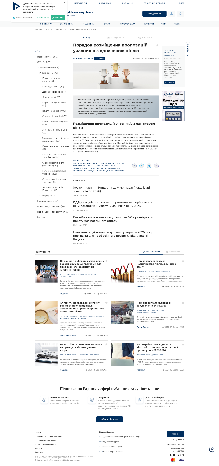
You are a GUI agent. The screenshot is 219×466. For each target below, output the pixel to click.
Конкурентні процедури (69, 316)
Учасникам (89, 24)
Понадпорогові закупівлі (101, 166)
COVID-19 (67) (44, 62)
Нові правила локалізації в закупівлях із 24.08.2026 (154, 304)
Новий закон (46, 24)
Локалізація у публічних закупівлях (151, 310)
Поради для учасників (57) (54, 104)
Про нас (38, 432)
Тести (177, 24)
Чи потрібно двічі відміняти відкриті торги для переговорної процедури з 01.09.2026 (157, 347)
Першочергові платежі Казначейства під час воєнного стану (156, 264)
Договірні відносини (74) (55, 92)
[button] (166, 93)
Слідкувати (99, 58)
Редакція (64, 293)
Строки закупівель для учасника (73, 318)
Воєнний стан (81, 161)
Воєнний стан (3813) (47, 57)
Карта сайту (39, 452)
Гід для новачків (66, 276)
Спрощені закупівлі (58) (54, 116)
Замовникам (67, 24)
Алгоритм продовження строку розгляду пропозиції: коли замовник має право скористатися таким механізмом (82, 307)
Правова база (127, 24)
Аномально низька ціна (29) (54, 131)
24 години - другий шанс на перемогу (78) (55, 139)
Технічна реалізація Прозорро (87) (52, 188)
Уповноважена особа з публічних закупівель (98, 163)
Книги (164, 24)
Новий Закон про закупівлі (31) (53, 212)
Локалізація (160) (51, 97)
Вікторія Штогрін (68, 335)
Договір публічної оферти (45, 444)
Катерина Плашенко (83, 58)
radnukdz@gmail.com (175, 444)
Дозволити (57, 17)
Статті (49, 29)
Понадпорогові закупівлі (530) (55, 123)
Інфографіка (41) (47, 196)
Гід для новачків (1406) (54, 111)
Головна (38, 29)
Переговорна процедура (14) (55, 147)
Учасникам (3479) (48, 73)
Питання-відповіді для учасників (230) (54, 172)
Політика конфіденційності (45, 440)
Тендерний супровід (154, 3)
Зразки (107, 24)
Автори (41, 217)
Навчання (127, 3)
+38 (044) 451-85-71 (177, 440)
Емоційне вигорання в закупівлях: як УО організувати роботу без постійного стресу (113, 219)
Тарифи (175, 434)
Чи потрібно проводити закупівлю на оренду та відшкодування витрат (81, 347)
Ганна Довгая (143, 327)
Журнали (149, 24)
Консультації (104, 3)
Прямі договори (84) (53, 86)
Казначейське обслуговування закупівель (153, 271)
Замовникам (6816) (49, 67)
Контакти (38, 448)
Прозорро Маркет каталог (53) (51, 79)
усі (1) (86, 37)
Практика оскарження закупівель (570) (54, 156)
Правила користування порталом (48, 436)
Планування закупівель (69, 355)
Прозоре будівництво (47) (51, 206)
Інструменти (80, 3)
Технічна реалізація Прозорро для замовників (98, 171)
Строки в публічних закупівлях (92, 316)
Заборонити (43, 17)
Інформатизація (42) (48, 201)
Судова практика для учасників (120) (53, 164)
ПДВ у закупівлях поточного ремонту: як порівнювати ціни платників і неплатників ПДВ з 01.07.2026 (112, 204)
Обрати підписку (109, 419)
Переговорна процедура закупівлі (150, 355)
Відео (181, 3)
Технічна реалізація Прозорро (84, 29)
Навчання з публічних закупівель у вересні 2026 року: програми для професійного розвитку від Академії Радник (113, 235)
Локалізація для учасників (147, 312)
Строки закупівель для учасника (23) (54, 180)
